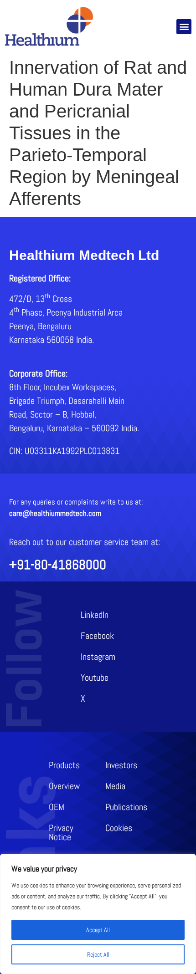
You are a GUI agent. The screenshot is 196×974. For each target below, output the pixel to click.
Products (64, 765)
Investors (121, 765)
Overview (64, 786)
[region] (98, 914)
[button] (183, 26)
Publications (126, 807)
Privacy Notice (61, 832)
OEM (56, 807)
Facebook (97, 636)
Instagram (98, 657)
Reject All (98, 954)
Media (115, 786)
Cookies (118, 828)
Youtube (94, 677)
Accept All (98, 930)
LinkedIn (94, 615)
